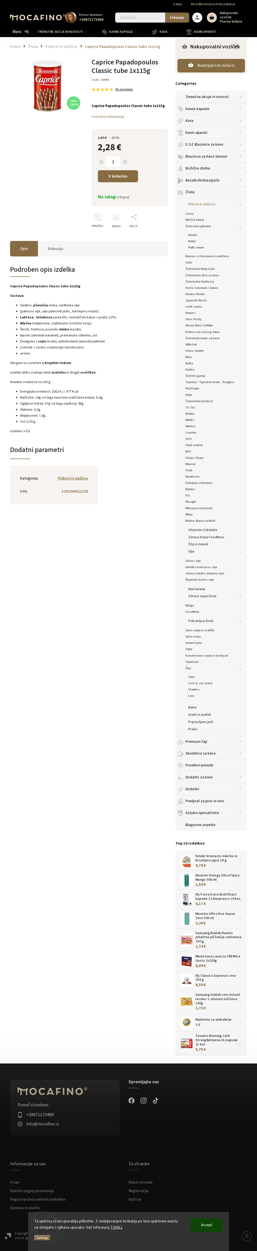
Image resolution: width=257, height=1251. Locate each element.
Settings (42, 1238)
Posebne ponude (199, 765)
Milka (189, 514)
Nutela (190, 413)
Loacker (191, 432)
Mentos (190, 426)
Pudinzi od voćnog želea (202, 332)
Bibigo (190, 605)
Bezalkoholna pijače (202, 180)
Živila (190, 192)
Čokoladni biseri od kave (202, 338)
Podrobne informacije (108, 116)
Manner (190, 464)
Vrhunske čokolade (202, 529)
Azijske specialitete (202, 813)
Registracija (138, 1191)
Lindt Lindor (193, 306)
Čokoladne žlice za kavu (202, 275)
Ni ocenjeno (124, 89)
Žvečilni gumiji (195, 376)
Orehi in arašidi (199, 714)
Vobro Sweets (194, 350)
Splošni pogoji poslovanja (213, 4)
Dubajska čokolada (198, 483)
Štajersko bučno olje (199, 579)
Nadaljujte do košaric (216, 65)
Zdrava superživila (202, 596)
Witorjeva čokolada (199, 508)
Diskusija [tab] (55, 248)
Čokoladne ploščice (199, 401)
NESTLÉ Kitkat (194, 220)
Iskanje (177, 17)
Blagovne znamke (200, 825)
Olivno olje (193, 561)
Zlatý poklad (194, 445)
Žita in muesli (198, 544)
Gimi (188, 438)
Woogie (190, 501)
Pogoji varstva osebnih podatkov (38, 1199)
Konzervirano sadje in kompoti (206, 655)
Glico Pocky (193, 319)
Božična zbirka (197, 168)
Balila (192, 241)
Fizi (187, 495)
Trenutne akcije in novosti (207, 97)
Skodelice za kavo (200, 753)
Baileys (190, 489)
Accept (206, 1225)
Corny (189, 213)
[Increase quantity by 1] (125, 162)
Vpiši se (134, 1199)
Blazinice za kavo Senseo (206, 156)
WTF (188, 451)
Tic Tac (190, 407)
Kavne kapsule (197, 109)
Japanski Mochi (196, 300)
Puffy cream (196, 247)
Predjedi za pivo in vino (204, 801)
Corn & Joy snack (200, 683)
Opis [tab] (24, 248)
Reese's (190, 313)
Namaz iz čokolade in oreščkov (207, 256)
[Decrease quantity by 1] (101, 162)
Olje (191, 551)
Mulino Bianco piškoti (200, 520)
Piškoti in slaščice (201, 204)
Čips (188, 668)
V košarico (117, 176)
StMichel (191, 344)
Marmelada (196, 589)
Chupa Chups (194, 458)
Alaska (192, 235)
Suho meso (193, 636)
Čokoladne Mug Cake (200, 268)
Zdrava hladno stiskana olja (204, 573)
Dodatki (192, 789)
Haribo (190, 369)
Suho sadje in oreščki (199, 630)
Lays (191, 695)
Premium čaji (196, 741)
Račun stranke (140, 1182)
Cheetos (193, 689)
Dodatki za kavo (199, 777)
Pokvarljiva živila (200, 620)
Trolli (188, 470)
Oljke (188, 649)
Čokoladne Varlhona (199, 281)
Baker (192, 707)
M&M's (190, 420)
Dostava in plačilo (25, 1208)
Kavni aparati (196, 132)
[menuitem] (66, 32)
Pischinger (192, 388)
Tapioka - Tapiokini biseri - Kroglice (209, 382)
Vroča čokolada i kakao (201, 288)
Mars (188, 357)
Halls (188, 395)
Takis (191, 677)
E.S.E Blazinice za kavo (204, 144)
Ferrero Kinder (195, 294)
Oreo (188, 262)
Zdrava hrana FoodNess (206, 537)
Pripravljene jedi (200, 722)
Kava (189, 120)
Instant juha (193, 643)
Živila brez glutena (198, 226)
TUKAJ (116, 1227)
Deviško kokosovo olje (201, 567)
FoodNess (192, 611)
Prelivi (193, 729)
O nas (177, 4)
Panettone (192, 476)
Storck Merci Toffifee (199, 325)
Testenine (191, 662)
